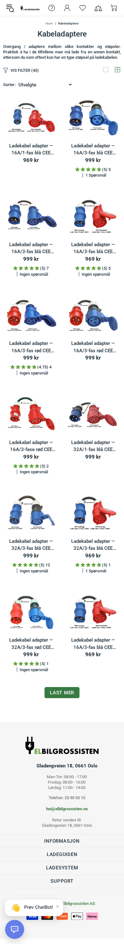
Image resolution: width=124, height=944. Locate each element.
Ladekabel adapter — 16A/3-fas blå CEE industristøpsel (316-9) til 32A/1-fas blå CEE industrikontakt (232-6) (93, 150)
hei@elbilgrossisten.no (67, 808)
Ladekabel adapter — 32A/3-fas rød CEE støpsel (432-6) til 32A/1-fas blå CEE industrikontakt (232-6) (31, 644)
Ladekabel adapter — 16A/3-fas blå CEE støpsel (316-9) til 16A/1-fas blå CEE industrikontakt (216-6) (31, 248)
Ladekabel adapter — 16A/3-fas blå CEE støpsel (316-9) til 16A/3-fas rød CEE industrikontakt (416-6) (93, 248)
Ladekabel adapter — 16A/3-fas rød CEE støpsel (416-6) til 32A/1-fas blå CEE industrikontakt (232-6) (93, 347)
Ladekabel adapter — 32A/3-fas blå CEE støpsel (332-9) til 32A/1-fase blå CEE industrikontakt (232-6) (31, 545)
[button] (14, 929)
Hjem (49, 23)
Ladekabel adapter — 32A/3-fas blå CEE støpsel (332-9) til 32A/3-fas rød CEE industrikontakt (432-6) (93, 545)
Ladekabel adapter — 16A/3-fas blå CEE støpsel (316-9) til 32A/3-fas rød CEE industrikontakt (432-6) (93, 644)
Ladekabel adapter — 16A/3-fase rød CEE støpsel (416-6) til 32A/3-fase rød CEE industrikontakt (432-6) (31, 446)
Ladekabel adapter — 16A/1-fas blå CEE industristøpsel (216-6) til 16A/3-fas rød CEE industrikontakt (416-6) (31, 150)
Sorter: (9, 84)
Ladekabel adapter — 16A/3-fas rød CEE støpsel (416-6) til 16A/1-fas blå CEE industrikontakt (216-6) (31, 347)
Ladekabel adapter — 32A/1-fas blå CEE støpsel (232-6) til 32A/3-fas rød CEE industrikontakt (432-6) (93, 446)
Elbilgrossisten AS (30, 7)
